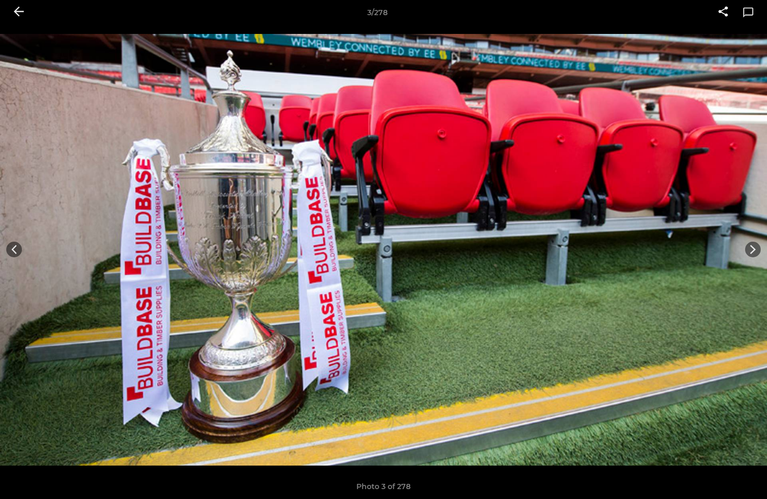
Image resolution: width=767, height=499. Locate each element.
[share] (723, 12)
